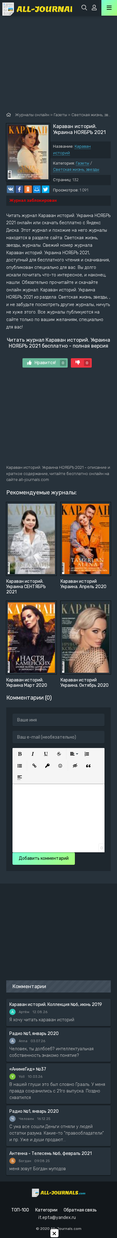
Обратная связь (80, 1210)
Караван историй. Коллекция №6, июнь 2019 (55, 1004)
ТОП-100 (20, 1210)
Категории (46, 1210)
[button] (20, 754)
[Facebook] (19, 189)
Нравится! (49, 362)
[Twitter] (45, 189)
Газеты (82, 163)
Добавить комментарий (44, 858)
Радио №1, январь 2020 (34, 1033)
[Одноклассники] (28, 189)
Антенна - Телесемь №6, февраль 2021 (50, 1153)
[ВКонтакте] (10, 189)
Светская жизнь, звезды (76, 169)
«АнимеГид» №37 (27, 1069)
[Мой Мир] (37, 189)
